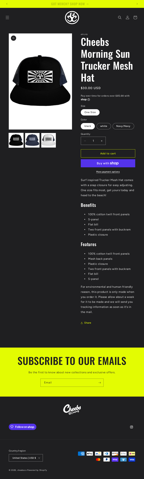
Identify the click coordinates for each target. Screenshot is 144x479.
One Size (90, 112)
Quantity (85, 134)
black (87, 126)
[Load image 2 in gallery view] (32, 140)
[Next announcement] (137, 4)
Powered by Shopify (37, 470)
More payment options (108, 171)
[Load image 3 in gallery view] (48, 140)
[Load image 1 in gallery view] (16, 140)
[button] (7, 17)
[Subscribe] (99, 383)
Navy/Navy (123, 126)
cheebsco (22, 470)
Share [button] (87, 322)
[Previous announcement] (7, 4)
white (103, 126)
